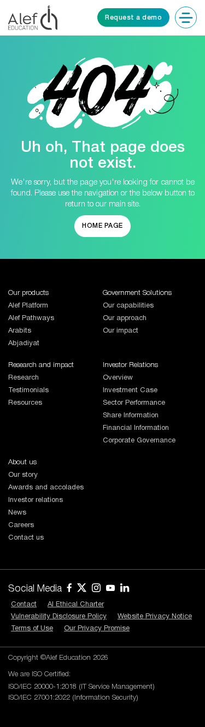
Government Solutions (137, 293)
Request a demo (133, 18)
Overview (118, 378)
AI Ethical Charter (76, 604)
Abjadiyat (23, 343)
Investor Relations (130, 365)
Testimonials (28, 390)
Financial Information (136, 428)
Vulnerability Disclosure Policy (59, 616)
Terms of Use (32, 628)
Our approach (125, 318)
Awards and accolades (46, 487)
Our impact (120, 331)
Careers (21, 525)
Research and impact (41, 365)
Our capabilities (128, 306)
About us (22, 462)
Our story (23, 475)
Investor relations (35, 500)
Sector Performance (134, 403)
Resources (25, 403)
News (17, 513)
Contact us (26, 538)
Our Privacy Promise (97, 628)
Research (23, 378)
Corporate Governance (139, 441)
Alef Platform (28, 306)
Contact (24, 604)
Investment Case (130, 390)
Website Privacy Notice (155, 616)
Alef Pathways (31, 318)
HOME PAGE (102, 226)
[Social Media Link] (69, 589)
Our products (28, 293)
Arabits (19, 331)
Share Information (131, 415)
